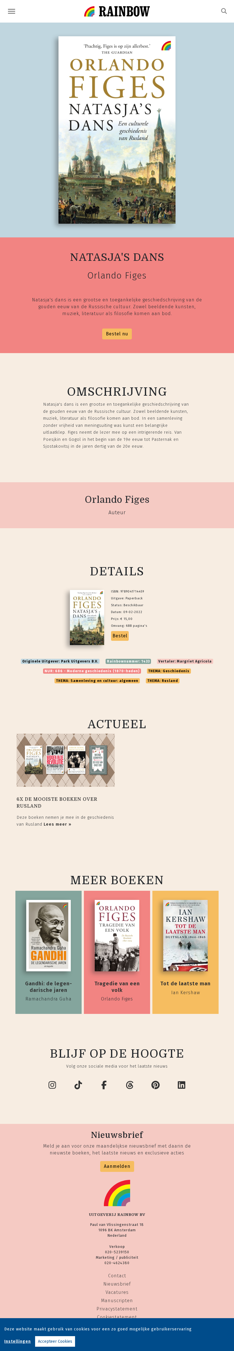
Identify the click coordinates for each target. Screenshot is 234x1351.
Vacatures (117, 1292)
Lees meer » (57, 824)
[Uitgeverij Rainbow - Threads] (130, 1085)
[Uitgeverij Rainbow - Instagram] (52, 1085)
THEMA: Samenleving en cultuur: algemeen (97, 681)
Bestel (119, 636)
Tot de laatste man (185, 983)
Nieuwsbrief (117, 1284)
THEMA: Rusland (162, 681)
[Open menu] (12, 11)
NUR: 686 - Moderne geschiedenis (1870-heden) (92, 671)
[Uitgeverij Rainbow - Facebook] (104, 1085)
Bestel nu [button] (117, 334)
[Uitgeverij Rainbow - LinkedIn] (182, 1085)
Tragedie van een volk (117, 986)
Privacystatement (117, 1309)
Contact (117, 1275)
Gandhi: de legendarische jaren (48, 986)
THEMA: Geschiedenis (168, 671)
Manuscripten (117, 1300)
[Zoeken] (224, 11)
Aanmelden (117, 1166)
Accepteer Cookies (55, 1341)
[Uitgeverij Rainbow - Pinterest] (156, 1085)
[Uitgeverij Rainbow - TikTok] (78, 1085)
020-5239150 (117, 1252)
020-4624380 (117, 1263)
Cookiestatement (117, 1317)
